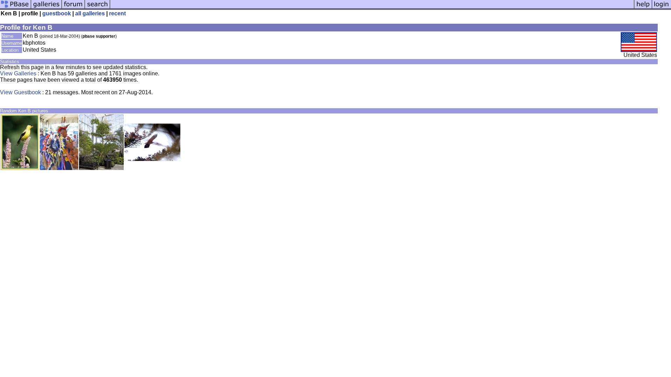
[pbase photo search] (97, 8)
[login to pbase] (661, 8)
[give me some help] (643, 8)
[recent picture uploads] (46, 8)
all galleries (90, 13)
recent (117, 13)
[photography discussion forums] (73, 8)
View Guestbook (20, 92)
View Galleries (18, 73)
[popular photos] (372, 8)
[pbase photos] (15, 8)
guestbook (56, 13)
